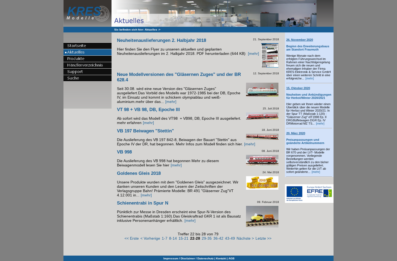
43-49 (230, 238)
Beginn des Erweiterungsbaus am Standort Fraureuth (307, 44)
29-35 (207, 238)
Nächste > (245, 238)
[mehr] (309, 78)
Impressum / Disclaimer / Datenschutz (188, 258)
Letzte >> (263, 238)
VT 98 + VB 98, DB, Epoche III (148, 109)
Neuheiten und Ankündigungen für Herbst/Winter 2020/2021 (308, 92)
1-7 (164, 238)
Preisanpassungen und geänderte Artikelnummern (305, 138)
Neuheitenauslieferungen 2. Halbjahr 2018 (161, 40)
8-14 (173, 238)
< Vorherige (150, 238)
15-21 (184, 238)
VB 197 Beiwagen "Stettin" (145, 130)
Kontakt (221, 258)
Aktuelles (151, 29)
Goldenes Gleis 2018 (139, 173)
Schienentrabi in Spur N (142, 203)
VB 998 (124, 152)
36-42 (218, 238)
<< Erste (132, 238)
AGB (231, 258)
